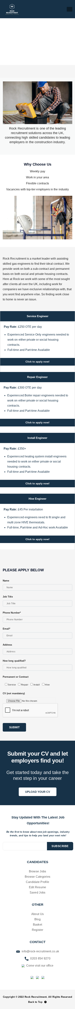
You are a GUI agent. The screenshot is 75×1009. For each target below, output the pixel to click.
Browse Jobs (37, 871)
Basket (37, 924)
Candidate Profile (37, 881)
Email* (6, 628)
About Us (37, 914)
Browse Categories (37, 876)
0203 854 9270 (39, 958)
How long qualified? (14, 660)
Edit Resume (37, 887)
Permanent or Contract (15, 676)
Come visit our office (39, 965)
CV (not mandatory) (14, 693)
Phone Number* (12, 612)
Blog (37, 919)
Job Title (8, 596)
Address (7, 644)
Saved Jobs (38, 892)
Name (6, 580)
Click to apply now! (37, 361)
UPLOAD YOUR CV (37, 791)
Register (37, 929)
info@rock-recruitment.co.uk (40, 951)
